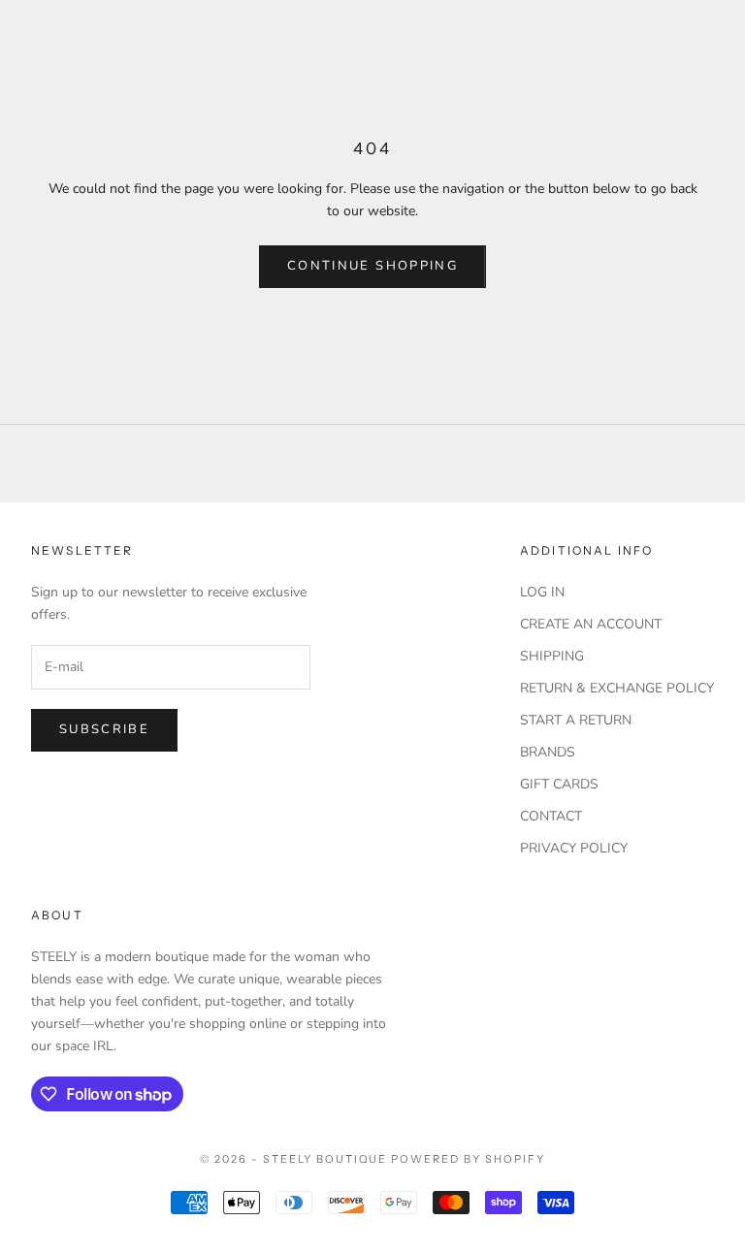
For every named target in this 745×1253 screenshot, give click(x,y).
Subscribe (104, 729)
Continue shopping (372, 265)
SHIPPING (552, 656)
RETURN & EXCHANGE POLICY (617, 688)
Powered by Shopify (468, 1159)
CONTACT (551, 816)
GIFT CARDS (559, 784)
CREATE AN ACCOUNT (591, 624)
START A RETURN (576, 720)
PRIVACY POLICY (574, 848)
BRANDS (547, 752)
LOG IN (542, 592)
